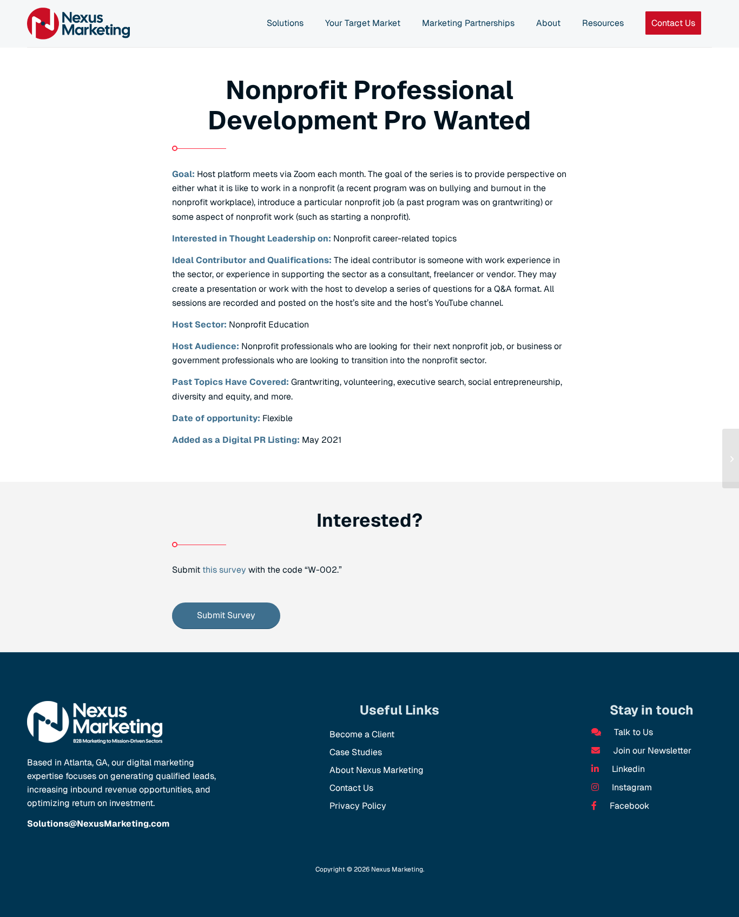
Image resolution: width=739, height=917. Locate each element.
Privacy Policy (357, 805)
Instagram (631, 787)
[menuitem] (285, 24)
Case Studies (355, 752)
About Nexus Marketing (376, 770)
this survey (224, 569)
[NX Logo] (78, 23)
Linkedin (627, 769)
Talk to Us (632, 732)
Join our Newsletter (651, 750)
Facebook (628, 805)
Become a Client (361, 734)
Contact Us (351, 788)
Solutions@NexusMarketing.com (98, 823)
